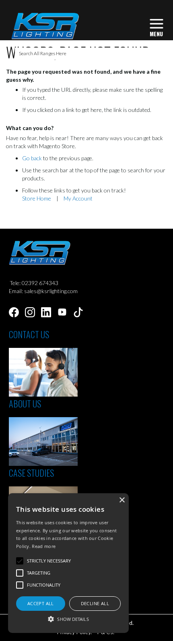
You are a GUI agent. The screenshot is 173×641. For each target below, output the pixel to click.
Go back (32, 158)
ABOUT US (25, 403)
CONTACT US (29, 334)
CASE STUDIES (31, 472)
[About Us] (43, 463)
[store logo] (45, 25)
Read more (44, 546)
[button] (68, 618)
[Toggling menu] (156, 27)
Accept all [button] (40, 603)
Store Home (36, 198)
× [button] (122, 500)
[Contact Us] (43, 394)
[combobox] (87, 54)
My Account (78, 198)
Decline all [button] (95, 603)
